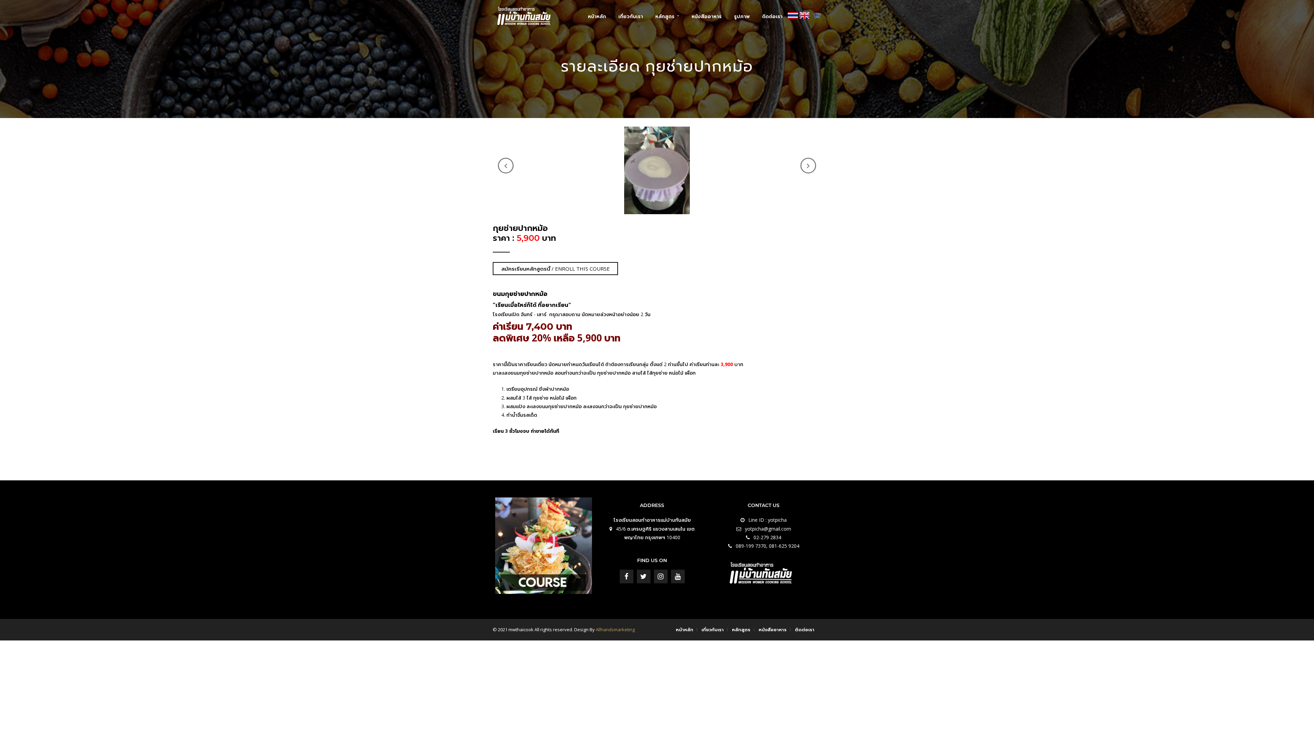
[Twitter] (643, 576)
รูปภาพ (742, 16)
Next (808, 165)
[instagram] (661, 576)
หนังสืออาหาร (707, 16)
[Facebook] (626, 576)
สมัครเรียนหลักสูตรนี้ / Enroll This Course (555, 268)
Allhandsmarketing (615, 629)
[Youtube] (678, 576)
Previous (506, 165)
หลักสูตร (664, 16)
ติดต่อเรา (772, 16)
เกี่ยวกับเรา (630, 16)
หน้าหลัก (597, 16)
